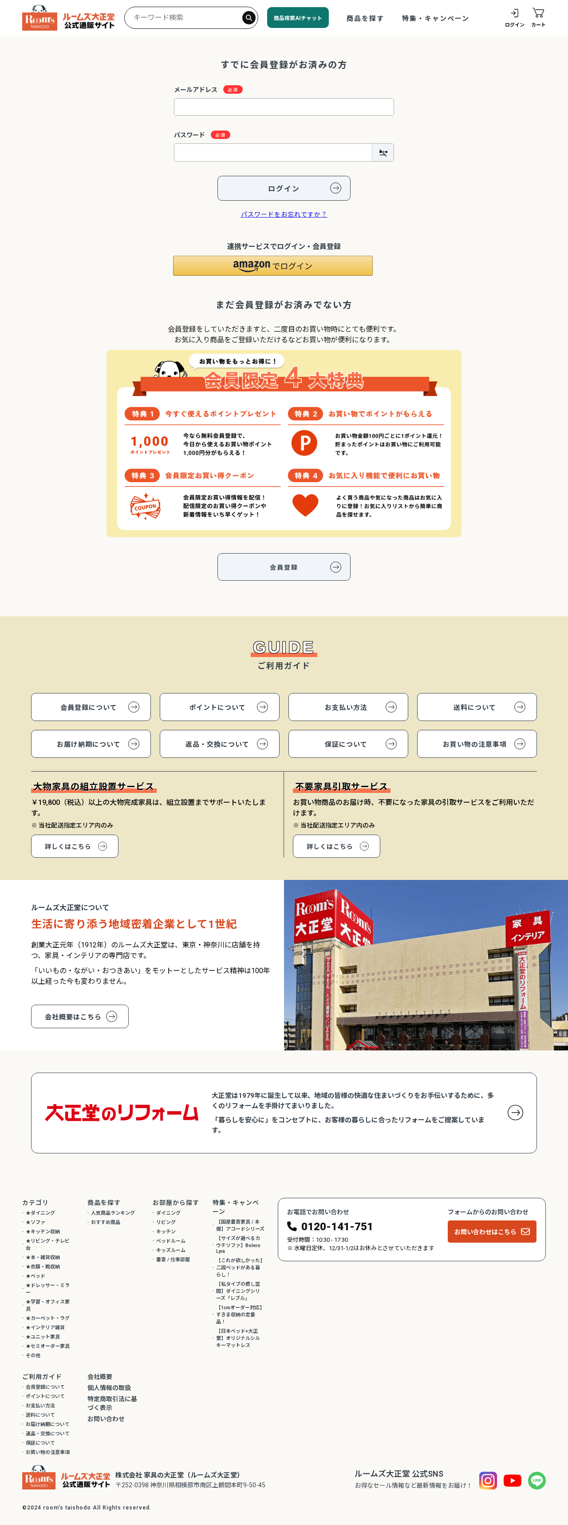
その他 (33, 1356)
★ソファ (35, 1222)
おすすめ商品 (105, 1222)
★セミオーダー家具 (48, 1346)
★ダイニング (40, 1213)
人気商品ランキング (113, 1213)
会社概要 (99, 1376)
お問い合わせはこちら (485, 1232)
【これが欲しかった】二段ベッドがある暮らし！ (239, 1268)
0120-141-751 (337, 1226)
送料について (475, 708)
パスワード (190, 135)
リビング (166, 1222)
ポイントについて (217, 708)
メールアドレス (196, 89)
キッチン (166, 1232)
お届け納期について (89, 745)
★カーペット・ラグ (48, 1318)
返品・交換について (217, 745)
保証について (346, 745)
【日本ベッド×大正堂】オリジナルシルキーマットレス (238, 1338)
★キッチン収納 (43, 1232)
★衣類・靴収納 (43, 1267)
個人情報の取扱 (109, 1387)
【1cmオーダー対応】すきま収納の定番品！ (240, 1315)
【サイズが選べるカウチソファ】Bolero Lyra (238, 1245)
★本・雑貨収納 (43, 1257)
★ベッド (35, 1276)
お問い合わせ (106, 1418)
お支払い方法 (346, 708)
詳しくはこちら (68, 846)
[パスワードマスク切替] (383, 152)
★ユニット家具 (43, 1337)
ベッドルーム (170, 1241)
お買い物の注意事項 (475, 745)
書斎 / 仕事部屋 (173, 1260)
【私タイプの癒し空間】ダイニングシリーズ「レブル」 (238, 1291)
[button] (273, 266)
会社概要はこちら (73, 1017)
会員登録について (88, 708)
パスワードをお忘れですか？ (284, 214)
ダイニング (168, 1213)
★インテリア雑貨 (45, 1328)
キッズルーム (170, 1250)
